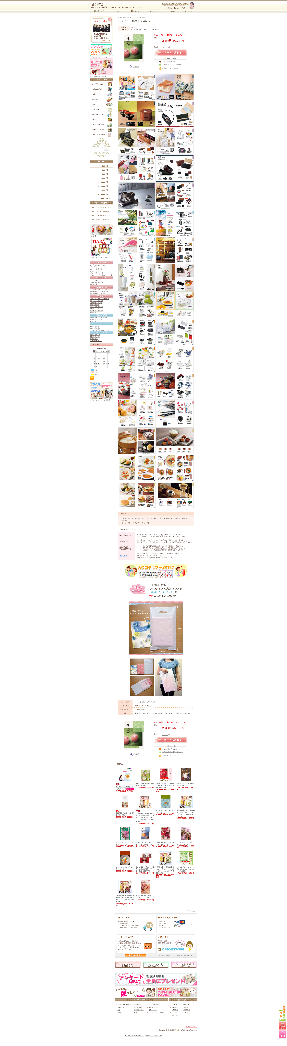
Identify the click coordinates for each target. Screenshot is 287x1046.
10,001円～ (186, 1013)
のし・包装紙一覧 (96, 269)
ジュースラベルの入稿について (100, 291)
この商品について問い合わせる (172, 64)
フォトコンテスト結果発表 (100, 400)
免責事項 (93, 312)
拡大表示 (136, 67)
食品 (135, 1013)
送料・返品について (96, 307)
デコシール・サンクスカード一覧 (101, 275)
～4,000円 (141, 17)
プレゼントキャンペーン (99, 57)
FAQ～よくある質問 (96, 301)
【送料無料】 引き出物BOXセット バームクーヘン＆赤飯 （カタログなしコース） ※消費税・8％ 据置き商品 (145, 817)
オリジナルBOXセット (98, 76)
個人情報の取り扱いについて (134, 1036)
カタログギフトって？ (97, 282)
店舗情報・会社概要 (96, 311)
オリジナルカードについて (167, 955)
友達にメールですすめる (170, 68)
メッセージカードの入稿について (101, 289)
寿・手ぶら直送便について (186, 955)
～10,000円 (186, 1010)
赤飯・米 (137, 1004)
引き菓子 (120, 1013)
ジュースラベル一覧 (96, 273)
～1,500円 (175, 1010)
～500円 (174, 1004)
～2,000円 (175, 1013)
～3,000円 (175, 1015)
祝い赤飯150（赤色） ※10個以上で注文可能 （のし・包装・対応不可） (145, 869)
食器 (118, 1010)
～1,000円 (175, 1007)
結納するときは (95, 326)
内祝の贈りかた (95, 335)
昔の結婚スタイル (96, 341)
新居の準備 (94, 339)
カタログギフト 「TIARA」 (101, 257)
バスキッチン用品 (154, 1004)
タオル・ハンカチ (154, 1007)
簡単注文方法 (94, 305)
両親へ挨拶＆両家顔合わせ (99, 317)
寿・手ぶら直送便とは (97, 265)
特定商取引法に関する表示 (153, 1036)
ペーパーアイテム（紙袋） (157, 1013)
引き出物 (93, 321)
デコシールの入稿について (99, 293)
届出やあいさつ (95, 337)
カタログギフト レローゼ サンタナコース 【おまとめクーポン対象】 (186, 869)
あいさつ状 (94, 284)
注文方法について (96, 303)
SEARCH (101, 148)
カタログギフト (131, 17)
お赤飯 (93, 236)
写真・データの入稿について (99, 299)
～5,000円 (186, 1007)
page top (193, 911)
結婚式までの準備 (96, 319)
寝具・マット (153, 1010)
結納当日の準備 (95, 328)
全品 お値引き (138, 1007)
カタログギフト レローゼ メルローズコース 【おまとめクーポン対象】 (165, 785)
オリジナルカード (96, 271)
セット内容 (94, 280)
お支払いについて (96, 309)
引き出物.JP (100, 4)
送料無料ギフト (139, 1010)
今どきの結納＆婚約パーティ (99, 330)
